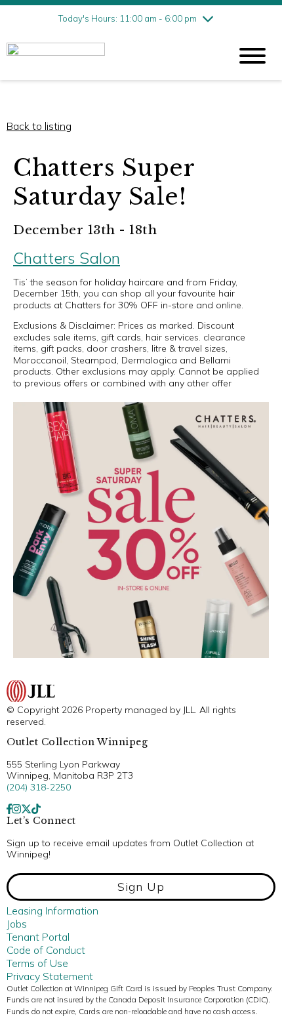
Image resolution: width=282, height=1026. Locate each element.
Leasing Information (52, 910)
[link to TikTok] (36, 808)
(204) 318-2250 (39, 787)
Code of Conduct (46, 949)
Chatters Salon (66, 258)
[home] (108, 56)
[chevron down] (208, 18)
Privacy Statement (50, 976)
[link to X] (26, 808)
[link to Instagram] (16, 808)
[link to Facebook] (9, 808)
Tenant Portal (38, 936)
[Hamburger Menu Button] (252, 55)
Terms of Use (37, 963)
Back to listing (39, 126)
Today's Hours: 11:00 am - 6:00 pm (127, 18)
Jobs (17, 923)
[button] (141, 887)
